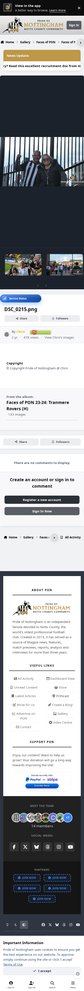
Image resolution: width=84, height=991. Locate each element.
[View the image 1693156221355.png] (23, 265)
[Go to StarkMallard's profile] (60, 817)
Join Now (29, 878)
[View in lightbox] (42, 162)
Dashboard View (62, 678)
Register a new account (42, 500)
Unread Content (25, 687)
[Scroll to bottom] (78, 974)
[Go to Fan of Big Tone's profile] (38, 817)
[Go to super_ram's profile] (31, 817)
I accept (44, 971)
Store (62, 687)
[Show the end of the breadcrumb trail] (80, 42)
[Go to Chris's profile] (6, 334)
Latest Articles (25, 696)
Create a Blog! (62, 705)
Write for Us (25, 705)
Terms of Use (13, 964)
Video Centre (62, 722)
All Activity (25, 678)
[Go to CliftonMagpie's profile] (53, 817)
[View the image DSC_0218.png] (64, 265)
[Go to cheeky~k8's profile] (23, 817)
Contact (25, 727)
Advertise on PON (25, 715)
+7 (67, 817)
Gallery (62, 713)
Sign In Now (42, 511)
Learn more (8, 8)
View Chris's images (59, 337)
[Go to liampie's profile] (45, 817)
